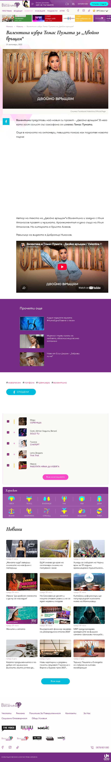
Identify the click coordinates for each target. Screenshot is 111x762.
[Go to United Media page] (106, 757)
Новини (29, 11)
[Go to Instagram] (83, 11)
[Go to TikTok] (89, 11)
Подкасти (52, 11)
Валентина (60, 382)
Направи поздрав (99, 4)
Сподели (23, 392)
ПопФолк (29, 382)
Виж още (55, 681)
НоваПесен (14, 382)
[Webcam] (67, 4)
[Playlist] (73, 4)
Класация (40, 11)
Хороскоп (11, 490)
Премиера (44, 382)
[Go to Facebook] (78, 11)
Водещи (18, 11)
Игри (62, 11)
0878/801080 (83, 4)
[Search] (68, 10)
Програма (7, 11)
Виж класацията (55, 477)
